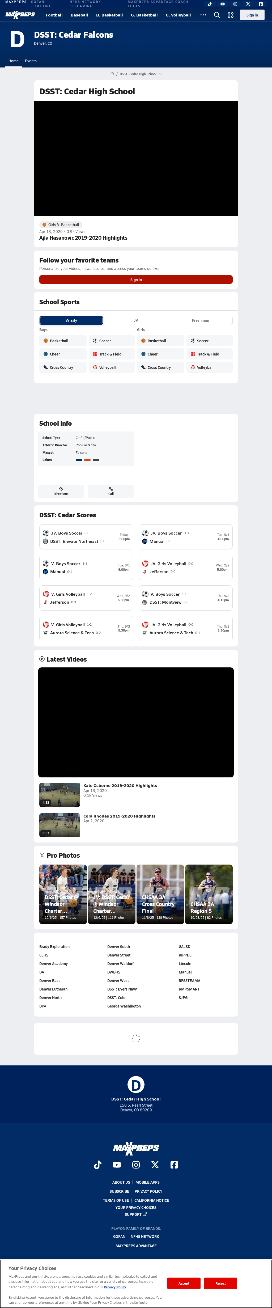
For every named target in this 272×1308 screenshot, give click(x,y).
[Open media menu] (231, 15)
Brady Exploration (54, 946)
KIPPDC (185, 955)
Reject (220, 1283)
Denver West (118, 980)
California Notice (151, 1200)
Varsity (71, 320)
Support (133, 1214)
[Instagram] (235, 4)
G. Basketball (144, 15)
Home (13, 60)
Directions (61, 494)
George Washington (124, 1006)
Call (111, 494)
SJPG (183, 997)
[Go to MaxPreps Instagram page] (136, 1165)
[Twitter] (248, 4)
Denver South (118, 946)
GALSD (184, 946)
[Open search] (217, 15)
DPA (42, 1006)
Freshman (200, 320)
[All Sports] (203, 15)
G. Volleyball (178, 15)
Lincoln (185, 963)
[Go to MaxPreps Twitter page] (155, 1165)
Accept (184, 1283)
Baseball (79, 15)
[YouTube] (222, 4)
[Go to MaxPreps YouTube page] (117, 1165)
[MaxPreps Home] (20, 15)
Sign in (252, 15)
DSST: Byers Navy (122, 989)
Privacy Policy (148, 1191)
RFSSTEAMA (189, 980)
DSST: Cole (116, 997)
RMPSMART (189, 989)
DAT (42, 972)
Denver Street (118, 955)
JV (136, 320)
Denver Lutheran (53, 989)
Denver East (49, 980)
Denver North (50, 997)
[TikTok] (210, 4)
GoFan (119, 1236)
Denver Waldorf (120, 963)
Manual (185, 972)
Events (31, 60)
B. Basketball (109, 15)
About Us (121, 1182)
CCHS (43, 955)
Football (54, 15)
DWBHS (113, 972)
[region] (136, 1283)
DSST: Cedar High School (136, 1089)
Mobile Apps (147, 1182)
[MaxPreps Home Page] (112, 74)
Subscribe (119, 1191)
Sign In (136, 279)
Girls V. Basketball (63, 224)
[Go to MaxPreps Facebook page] (174, 1165)
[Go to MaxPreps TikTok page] (98, 1165)
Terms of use (116, 1200)
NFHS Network (145, 1236)
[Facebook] (261, 4)
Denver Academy (53, 963)
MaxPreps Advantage (136, 1245)
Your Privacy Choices (136, 1207)
